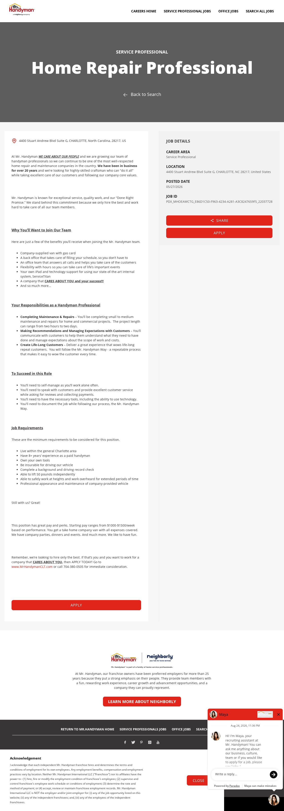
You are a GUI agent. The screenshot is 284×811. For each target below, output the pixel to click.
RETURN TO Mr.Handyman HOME (87, 729)
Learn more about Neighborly (142, 701)
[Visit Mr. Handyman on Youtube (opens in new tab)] (158, 742)
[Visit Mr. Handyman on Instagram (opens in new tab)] (149, 742)
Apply (219, 233)
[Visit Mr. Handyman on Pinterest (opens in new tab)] (141, 742)
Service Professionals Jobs (143, 729)
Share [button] (222, 220)
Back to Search (146, 94)
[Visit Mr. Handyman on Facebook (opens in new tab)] (125, 742)
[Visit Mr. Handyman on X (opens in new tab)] (133, 742)
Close (199, 780)
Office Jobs (181, 729)
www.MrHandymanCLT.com (32, 567)
